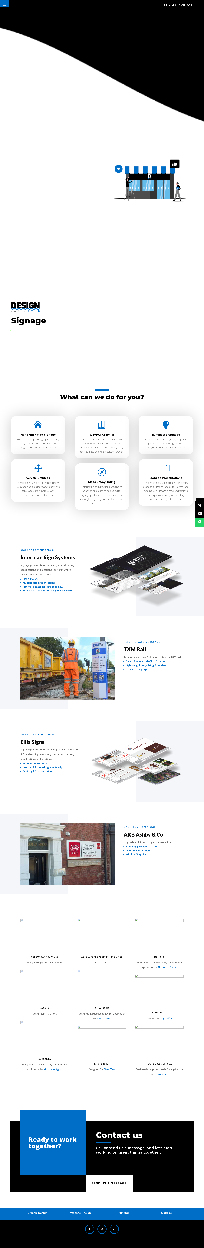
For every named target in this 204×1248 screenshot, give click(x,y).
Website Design (80, 1213)
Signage (166, 1213)
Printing (123, 1213)
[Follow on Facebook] (89, 1229)
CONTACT (186, 4)
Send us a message (109, 1183)
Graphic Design (37, 1213)
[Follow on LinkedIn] (114, 1229)
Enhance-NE (103, 1018)
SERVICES (170, 4)
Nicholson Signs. (52, 1069)
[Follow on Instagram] (102, 1229)
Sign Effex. (110, 1069)
